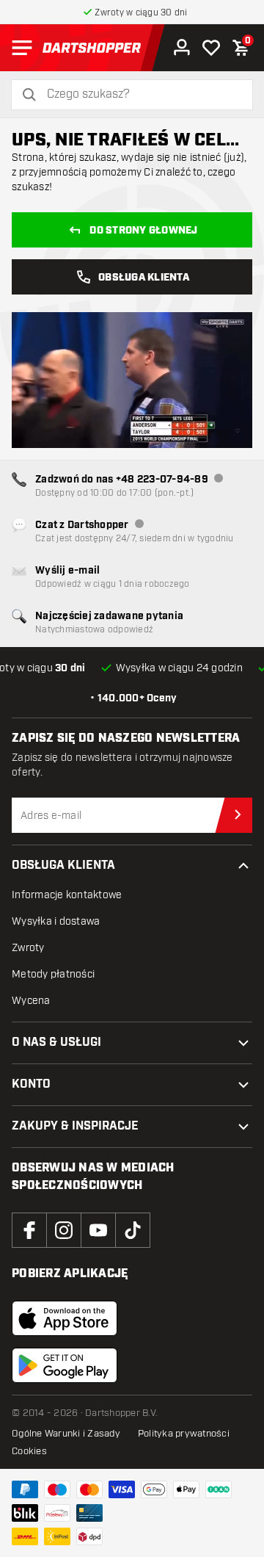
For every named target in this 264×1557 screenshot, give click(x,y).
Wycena (31, 1000)
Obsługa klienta (63, 865)
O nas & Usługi (56, 1042)
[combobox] (140, 94)
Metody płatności (53, 974)
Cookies (29, 1451)
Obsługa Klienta (143, 277)
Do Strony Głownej (143, 230)
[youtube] (98, 1230)
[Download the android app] (64, 1365)
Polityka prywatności (184, 1433)
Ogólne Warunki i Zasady (66, 1433)
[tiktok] (132, 1230)
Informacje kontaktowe (67, 895)
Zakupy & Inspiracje (75, 1126)
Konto (31, 1084)
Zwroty (28, 948)
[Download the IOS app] (64, 1318)
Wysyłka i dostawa (56, 921)
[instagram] (63, 1230)
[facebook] (29, 1230)
